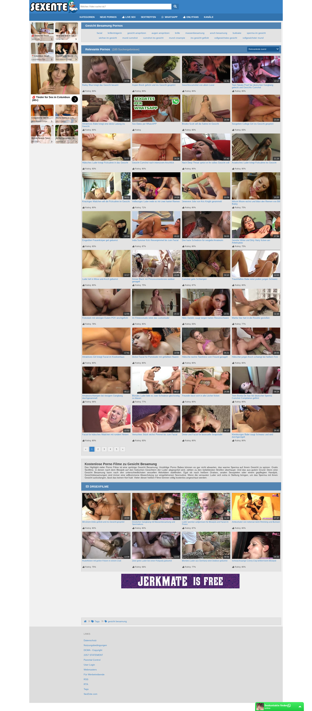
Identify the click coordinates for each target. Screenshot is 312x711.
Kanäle (208, 17)
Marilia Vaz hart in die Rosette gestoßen (251, 318)
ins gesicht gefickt (200, 38)
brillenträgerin (115, 33)
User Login (89, 664)
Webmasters (90, 669)
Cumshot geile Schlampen (194, 279)
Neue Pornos (108, 17)
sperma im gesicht (256, 33)
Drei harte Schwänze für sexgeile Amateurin (202, 240)
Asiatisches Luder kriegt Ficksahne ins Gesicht (254, 162)
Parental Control (92, 660)
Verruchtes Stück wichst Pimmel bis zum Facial (154, 434)
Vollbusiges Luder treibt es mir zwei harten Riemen (156, 201)
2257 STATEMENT (93, 655)
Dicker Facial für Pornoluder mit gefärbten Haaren (155, 357)
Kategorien (87, 17)
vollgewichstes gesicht (225, 38)
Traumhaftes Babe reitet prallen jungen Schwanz (255, 279)
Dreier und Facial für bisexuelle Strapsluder (202, 434)
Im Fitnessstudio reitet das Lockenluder (150, 318)
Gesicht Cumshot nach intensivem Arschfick (153, 162)
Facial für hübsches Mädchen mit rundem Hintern (105, 434)
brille (177, 33)
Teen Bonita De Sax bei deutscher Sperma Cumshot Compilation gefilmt (252, 396)
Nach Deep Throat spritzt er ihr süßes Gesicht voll (205, 162)
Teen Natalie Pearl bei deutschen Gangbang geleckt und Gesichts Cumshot (252, 86)
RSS (86, 679)
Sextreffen (148, 17)
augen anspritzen (160, 33)
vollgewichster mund (253, 38)
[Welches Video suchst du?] (175, 6)
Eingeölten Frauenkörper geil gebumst (100, 240)
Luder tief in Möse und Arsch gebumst (100, 279)
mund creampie (177, 38)
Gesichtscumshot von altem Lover (198, 85)
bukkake (237, 33)
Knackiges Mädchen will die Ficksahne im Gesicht (106, 201)
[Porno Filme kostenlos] (53, 12)
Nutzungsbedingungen (95, 645)
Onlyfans (192, 17)
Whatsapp (170, 17)
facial (99, 33)
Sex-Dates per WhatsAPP (144, 124)
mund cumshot (130, 38)
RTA (86, 684)
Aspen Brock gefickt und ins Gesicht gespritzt (154, 85)
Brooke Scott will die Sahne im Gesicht (200, 124)
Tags (86, 689)
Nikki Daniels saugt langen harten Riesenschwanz (205, 318)
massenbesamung (194, 33)
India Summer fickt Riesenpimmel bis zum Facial (155, 240)
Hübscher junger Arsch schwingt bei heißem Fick (255, 357)
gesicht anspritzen (136, 33)
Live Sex (130, 17)
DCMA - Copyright (93, 650)
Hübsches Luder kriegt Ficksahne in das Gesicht (105, 162)
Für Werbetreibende (94, 674)
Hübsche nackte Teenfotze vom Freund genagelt (205, 357)
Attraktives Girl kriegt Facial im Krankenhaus (103, 357)
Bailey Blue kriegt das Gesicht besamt (100, 85)
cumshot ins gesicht (153, 38)
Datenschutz (90, 640)
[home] (85, 621)
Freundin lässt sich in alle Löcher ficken (200, 395)
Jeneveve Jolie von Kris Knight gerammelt (202, 201)
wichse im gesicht (108, 38)
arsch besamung (218, 33)
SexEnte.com (90, 694)
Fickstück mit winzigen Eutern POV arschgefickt (105, 318)
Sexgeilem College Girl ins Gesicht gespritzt (252, 124)
